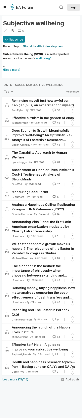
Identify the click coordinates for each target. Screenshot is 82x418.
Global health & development (43, 46)
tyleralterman (20, 122)
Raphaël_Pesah (21, 354)
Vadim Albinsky (21, 144)
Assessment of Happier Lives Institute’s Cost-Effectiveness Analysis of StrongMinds (43, 174)
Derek (15, 371)
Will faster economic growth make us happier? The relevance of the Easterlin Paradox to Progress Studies (43, 248)
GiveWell (17, 184)
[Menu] (5, 7)
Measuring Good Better (30, 192)
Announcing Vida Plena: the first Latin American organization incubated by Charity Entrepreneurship (41, 226)
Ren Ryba (17, 110)
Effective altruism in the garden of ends (43, 118)
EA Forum (24, 7)
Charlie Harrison (22, 214)
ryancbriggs (19, 162)
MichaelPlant (20, 258)
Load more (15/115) (15, 379)
